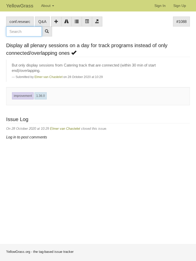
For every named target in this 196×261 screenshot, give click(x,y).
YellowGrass (19, 5)
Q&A (42, 21)
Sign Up (179, 6)
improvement (23, 96)
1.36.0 (40, 96)
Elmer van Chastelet (48, 77)
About (46, 6)
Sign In (160, 6)
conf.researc (19, 21)
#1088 (181, 21)
